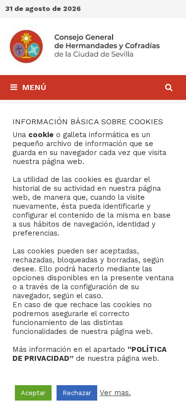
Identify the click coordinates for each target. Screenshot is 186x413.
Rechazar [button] (76, 393)
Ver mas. (115, 392)
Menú (34, 87)
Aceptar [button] (33, 393)
